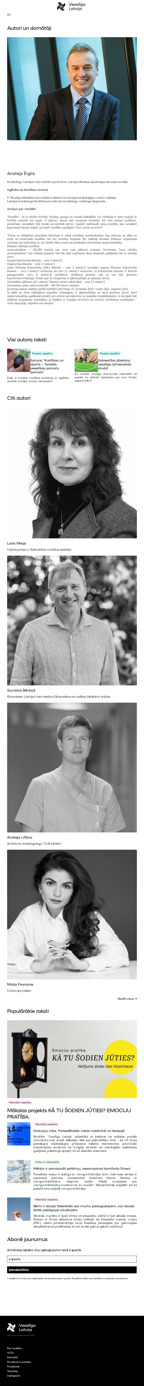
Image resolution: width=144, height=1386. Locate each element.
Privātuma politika (19, 1361)
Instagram (13, 1375)
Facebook (13, 1366)
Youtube (12, 1370)
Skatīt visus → (127, 998)
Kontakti (12, 1357)
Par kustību (14, 1348)
